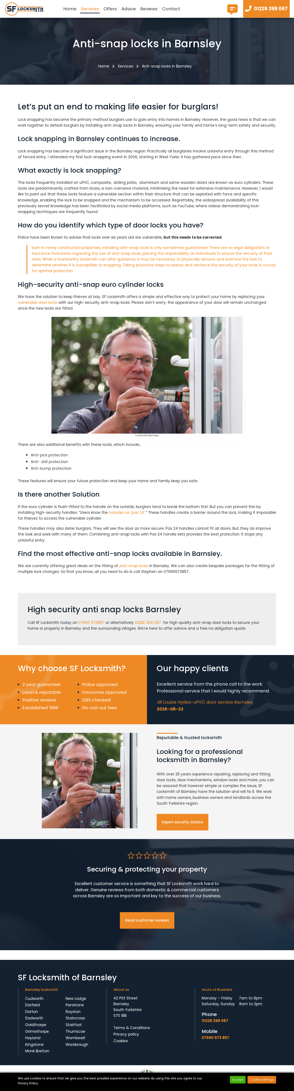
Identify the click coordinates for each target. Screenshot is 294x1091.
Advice (128, 9)
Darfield (32, 1005)
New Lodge (76, 998)
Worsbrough (77, 1044)
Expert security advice (182, 822)
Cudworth (34, 998)
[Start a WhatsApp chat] (232, 12)
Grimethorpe (37, 1031)
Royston (73, 1011)
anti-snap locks (133, 565)
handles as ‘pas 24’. (127, 512)
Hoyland (32, 1037)
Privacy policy (126, 1034)
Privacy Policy (28, 1083)
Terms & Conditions (131, 1027)
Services (90, 9)
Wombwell (75, 1037)
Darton (31, 1011)
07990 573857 (91, 622)
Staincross (75, 1018)
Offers (110, 9)
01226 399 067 (148, 622)
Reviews (149, 9)
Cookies (120, 1040)
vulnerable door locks (37, 302)
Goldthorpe (35, 1024)
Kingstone (34, 1044)
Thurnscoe (75, 1031)
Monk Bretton (37, 1051)
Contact (171, 9)
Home (69, 9)
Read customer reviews (147, 920)
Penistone (75, 1005)
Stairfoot (74, 1024)
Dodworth (34, 1018)
